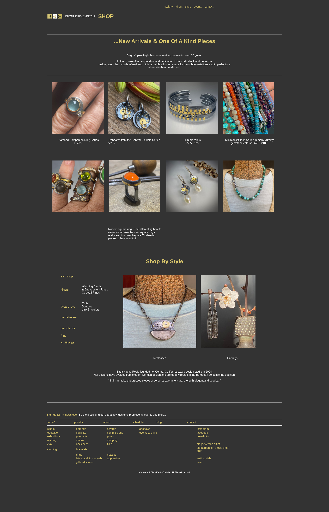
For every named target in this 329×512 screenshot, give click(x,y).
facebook (202, 432)
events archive (148, 432)
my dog (51, 440)
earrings (67, 276)
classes (111, 454)
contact (209, 6)
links (199, 462)
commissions (115, 432)
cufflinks (67, 343)
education (53, 432)
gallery (168, 6)
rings (65, 289)
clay (49, 444)
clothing (52, 449)
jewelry (78, 422)
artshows (144, 428)
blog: (200, 444)
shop (188, 6)
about (178, 6)
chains (80, 440)
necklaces (69, 317)
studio (51, 428)
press (110, 436)
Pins (63, 335)
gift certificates (84, 462)
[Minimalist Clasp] (248, 132)
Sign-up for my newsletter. (62, 414)
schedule (138, 422)
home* (51, 422)
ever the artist (211, 444)
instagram (203, 428)
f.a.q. (110, 444)
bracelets (68, 306)
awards (111, 428)
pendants (68, 328)
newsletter (203, 436)
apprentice (113, 458)
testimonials (204, 458)
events (198, 6)
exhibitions (53, 436)
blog (159, 422)
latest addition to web (89, 458)
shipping (112, 440)
